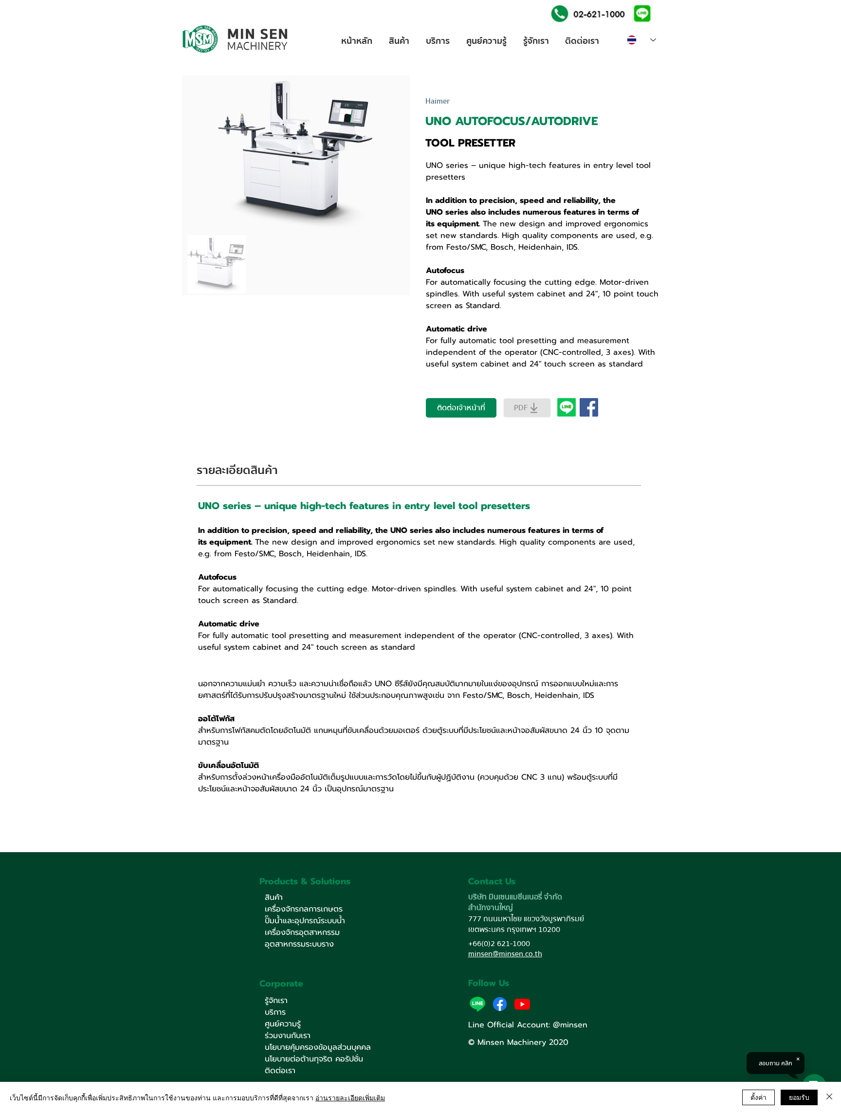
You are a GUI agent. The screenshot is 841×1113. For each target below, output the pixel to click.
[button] (641, 13)
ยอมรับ (799, 1097)
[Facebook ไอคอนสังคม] (589, 407)
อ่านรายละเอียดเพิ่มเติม (350, 1097)
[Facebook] (500, 1004)
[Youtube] (522, 1004)
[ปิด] (829, 1097)
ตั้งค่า (758, 1097)
